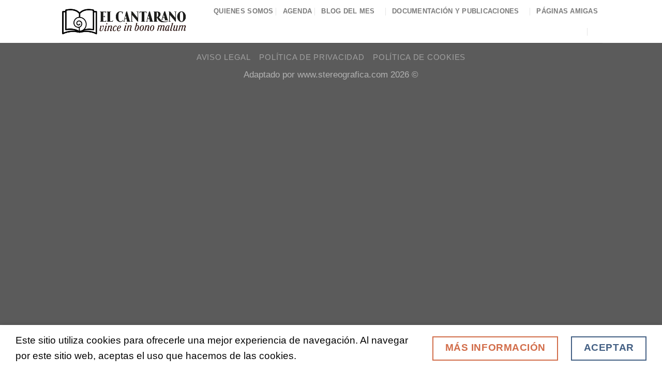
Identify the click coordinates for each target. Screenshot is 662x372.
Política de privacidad (311, 57)
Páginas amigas (567, 11)
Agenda (297, 11)
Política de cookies (419, 57)
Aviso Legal (224, 57)
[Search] (598, 31)
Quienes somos (244, 11)
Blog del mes (347, 11)
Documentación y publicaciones (455, 11)
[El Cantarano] (123, 21)
